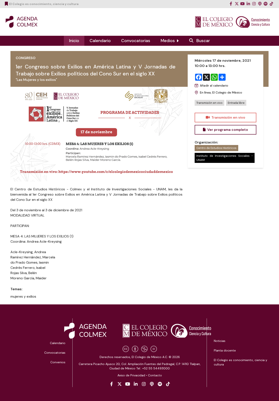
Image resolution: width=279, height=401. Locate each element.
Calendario (100, 40)
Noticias (219, 341)
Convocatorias (135, 40)
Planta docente (225, 350)
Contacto (155, 375)
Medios (168, 40)
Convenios (57, 362)
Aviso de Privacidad (131, 375)
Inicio (74, 40)
